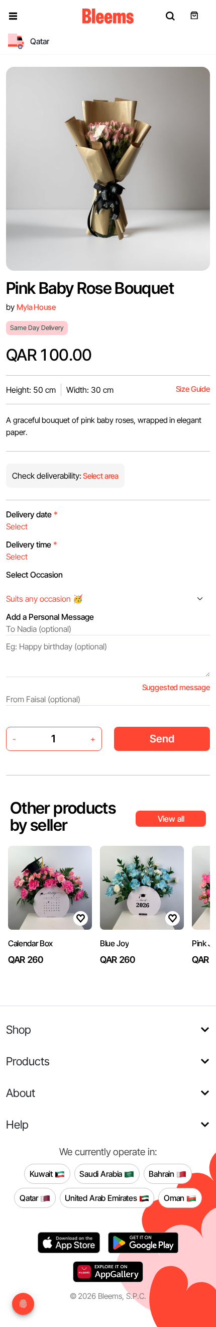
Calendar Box (30, 943)
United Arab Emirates (102, 1197)
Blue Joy (114, 943)
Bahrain (162, 1173)
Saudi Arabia (101, 1173)
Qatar (30, 1197)
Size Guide (193, 389)
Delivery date (32, 514)
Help (17, 1124)
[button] (13, 16)
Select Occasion (34, 575)
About (20, 1092)
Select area (100, 476)
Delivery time (31, 544)
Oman (175, 1197)
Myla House (36, 307)
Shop (18, 1029)
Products (28, 1061)
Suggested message (176, 687)
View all (171, 819)
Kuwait (42, 1173)
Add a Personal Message (50, 617)
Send (162, 738)
